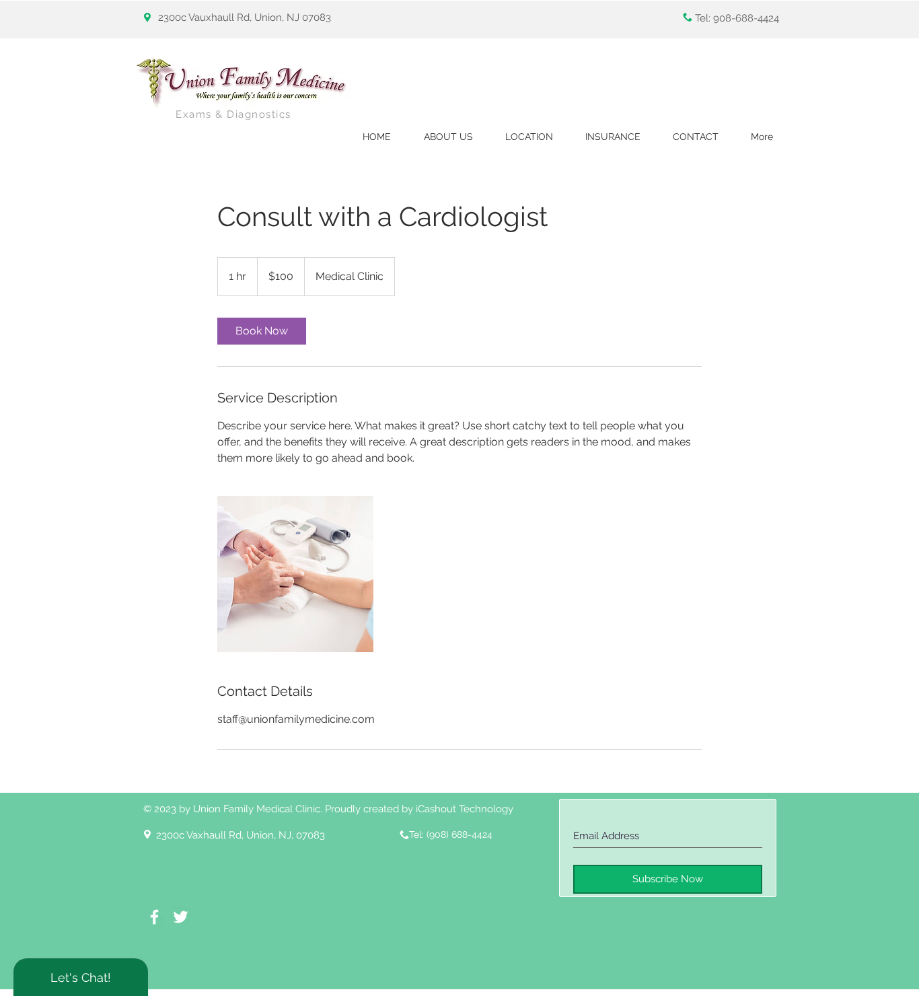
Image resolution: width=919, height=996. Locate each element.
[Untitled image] (295, 574)
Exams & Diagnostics (233, 114)
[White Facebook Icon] (154, 917)
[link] (261, 331)
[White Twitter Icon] (180, 917)
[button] (529, 136)
